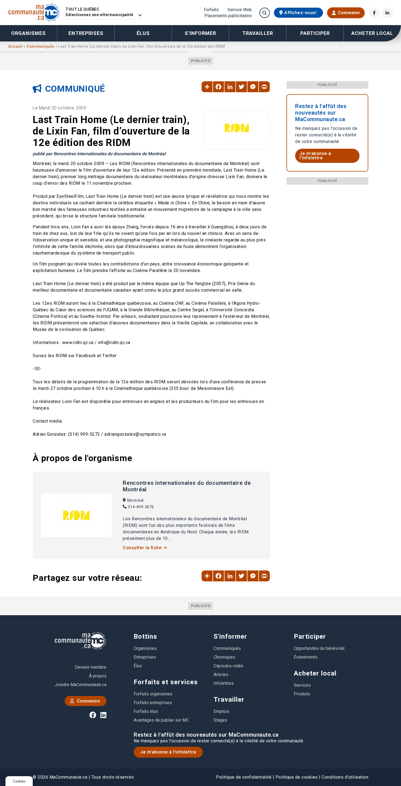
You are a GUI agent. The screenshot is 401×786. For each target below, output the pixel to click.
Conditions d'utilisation (345, 777)
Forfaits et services (166, 682)
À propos (97, 676)
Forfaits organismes (153, 694)
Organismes (28, 33)
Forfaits (211, 10)
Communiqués (40, 46)
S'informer (230, 636)
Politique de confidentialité (243, 777)
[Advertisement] (327, 266)
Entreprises (85, 33)
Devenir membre (90, 667)
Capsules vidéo (228, 665)
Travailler (229, 699)
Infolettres (224, 683)
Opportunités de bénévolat (319, 648)
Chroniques (224, 657)
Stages (220, 720)
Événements (306, 657)
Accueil (15, 46)
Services (302, 685)
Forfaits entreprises (153, 702)
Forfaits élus (146, 711)
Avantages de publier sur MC (161, 720)
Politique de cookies (297, 777)
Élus (143, 33)
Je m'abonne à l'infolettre (315, 155)
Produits (302, 694)
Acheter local (315, 673)
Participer (310, 636)
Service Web (240, 10)
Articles (221, 674)
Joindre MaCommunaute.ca (80, 684)
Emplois (221, 711)
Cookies (19, 781)
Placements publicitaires (228, 16)
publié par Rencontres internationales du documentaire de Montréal (99, 153)
